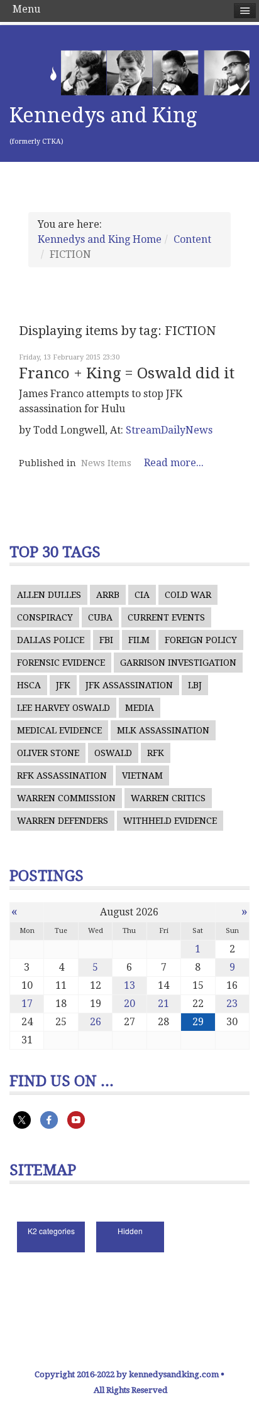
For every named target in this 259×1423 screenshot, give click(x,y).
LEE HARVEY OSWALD (63, 708)
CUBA (100, 617)
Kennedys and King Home (100, 239)
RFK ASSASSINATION (62, 775)
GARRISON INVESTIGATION (178, 663)
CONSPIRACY (45, 617)
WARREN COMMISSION (66, 798)
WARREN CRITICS (168, 798)
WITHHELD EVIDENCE (170, 821)
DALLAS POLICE (50, 640)
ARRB (107, 595)
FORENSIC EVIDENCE (61, 663)
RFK (155, 753)
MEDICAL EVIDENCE (59, 730)
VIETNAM (142, 775)
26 (95, 1022)
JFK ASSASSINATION (129, 685)
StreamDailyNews (169, 430)
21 (163, 1004)
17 (27, 1004)
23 (232, 1004)
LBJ (195, 685)
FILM (139, 640)
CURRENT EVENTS (166, 617)
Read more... (174, 463)
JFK (63, 685)
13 (129, 985)
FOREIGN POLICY (201, 640)
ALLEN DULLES (49, 595)
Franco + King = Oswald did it (126, 373)
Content (192, 239)
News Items (106, 463)
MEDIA (139, 708)
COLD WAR (188, 595)
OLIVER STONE (48, 753)
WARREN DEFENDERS (62, 821)
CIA (142, 595)
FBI (106, 640)
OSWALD (113, 753)
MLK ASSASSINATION (163, 730)
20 (129, 1004)
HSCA (29, 685)
